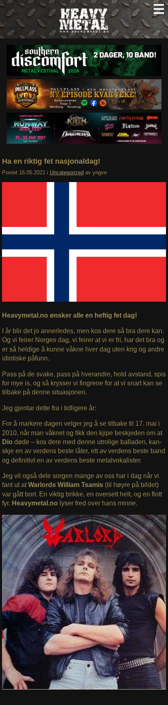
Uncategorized (67, 172)
